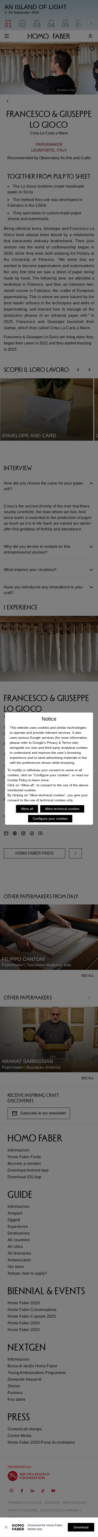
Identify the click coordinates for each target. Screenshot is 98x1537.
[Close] (6, 1527)
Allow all (27, 809)
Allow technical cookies (62, 809)
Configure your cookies (50, 818)
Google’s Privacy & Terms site (55, 743)
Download (81, 1527)
